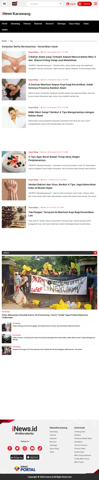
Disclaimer (78, 442)
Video (86, 23)
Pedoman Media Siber (83, 438)
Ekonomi (50, 23)
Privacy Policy (79, 448)
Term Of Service (80, 445)
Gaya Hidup (74, 23)
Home (4, 23)
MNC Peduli (79, 462)
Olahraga (61, 23)
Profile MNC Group (81, 459)
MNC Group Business (82, 455)
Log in (73, 4)
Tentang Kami (79, 432)
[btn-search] (60, 3)
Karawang (15, 23)
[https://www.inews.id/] (16, 13)
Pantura (27, 23)
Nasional (38, 23)
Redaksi (77, 435)
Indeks (5, 29)
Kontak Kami (79, 452)
